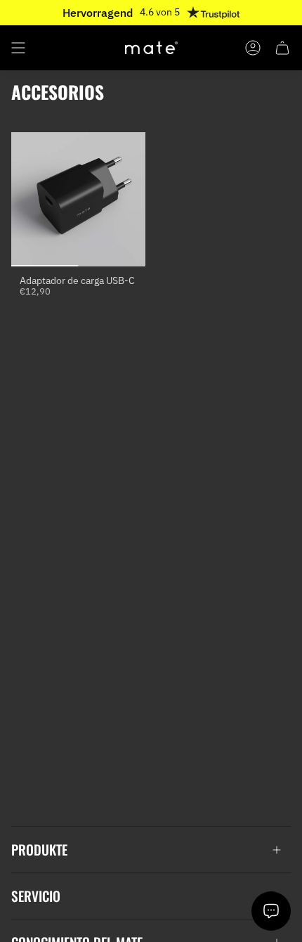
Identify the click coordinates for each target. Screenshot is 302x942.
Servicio (35, 896)
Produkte (39, 849)
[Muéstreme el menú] (18, 48)
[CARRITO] (282, 48)
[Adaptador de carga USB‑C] (78, 199)
